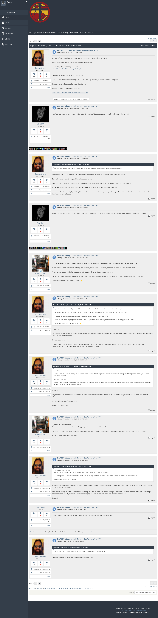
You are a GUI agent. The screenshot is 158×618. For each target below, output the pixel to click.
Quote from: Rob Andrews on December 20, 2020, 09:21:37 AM (72, 366)
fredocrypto (40, 273)
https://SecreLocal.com (36, 532)
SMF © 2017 (132, 610)
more (48, 87)
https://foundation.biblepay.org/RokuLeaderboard (70, 92)
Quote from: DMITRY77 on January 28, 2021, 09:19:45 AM (70, 547)
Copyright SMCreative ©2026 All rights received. (133, 608)
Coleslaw (40, 124)
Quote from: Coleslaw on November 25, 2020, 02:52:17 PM (71, 164)
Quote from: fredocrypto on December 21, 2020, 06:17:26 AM (72, 466)
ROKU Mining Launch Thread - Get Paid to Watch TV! (77, 50)
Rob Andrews (40, 68)
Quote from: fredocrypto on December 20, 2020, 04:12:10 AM (72, 305)
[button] (26, 2)
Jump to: (131, 592)
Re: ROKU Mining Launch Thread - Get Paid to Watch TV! (79, 106)
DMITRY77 (40, 507)
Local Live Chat (89, 532)
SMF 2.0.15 (124, 610)
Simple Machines (141, 610)
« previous (148, 38)
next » (155, 38)
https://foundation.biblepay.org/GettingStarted (68, 69)
